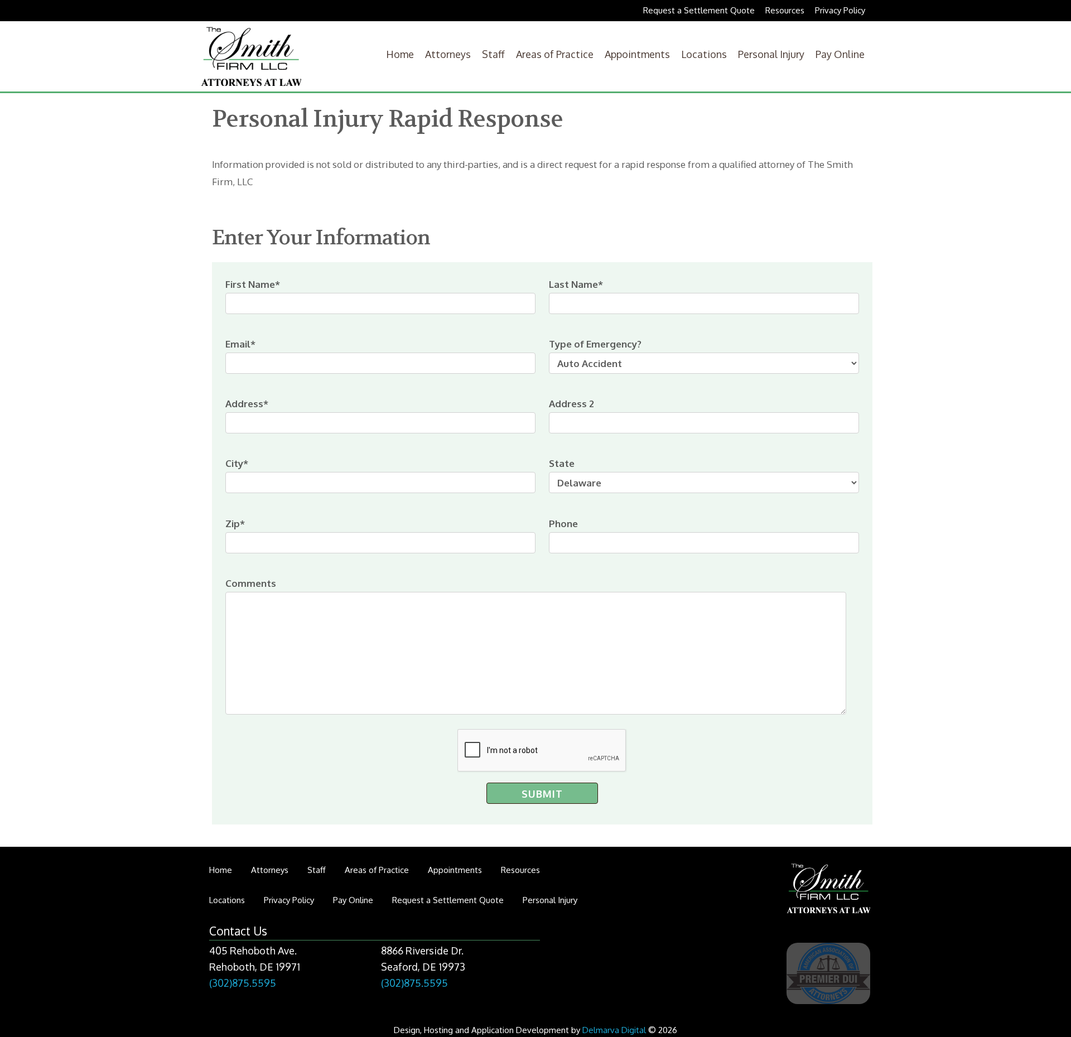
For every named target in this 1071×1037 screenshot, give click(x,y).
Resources (784, 10)
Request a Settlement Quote (699, 10)
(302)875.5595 (242, 983)
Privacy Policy (840, 10)
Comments (250, 583)
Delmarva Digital (614, 1030)
